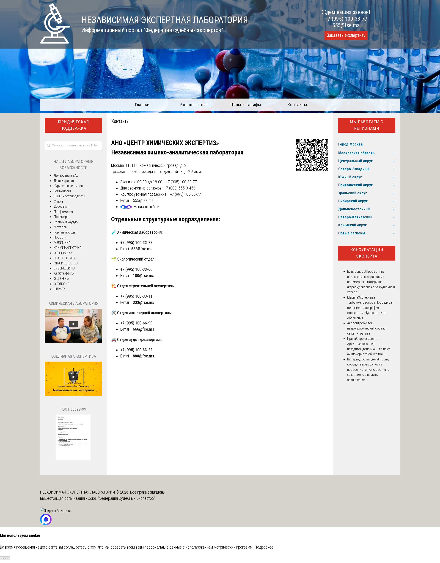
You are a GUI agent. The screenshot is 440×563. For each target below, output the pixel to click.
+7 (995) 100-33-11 (136, 296)
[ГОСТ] (73, 459)
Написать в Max (147, 206)
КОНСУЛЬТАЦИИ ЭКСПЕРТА (366, 253)
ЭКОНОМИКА (63, 253)
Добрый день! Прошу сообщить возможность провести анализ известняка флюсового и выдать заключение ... (368, 369)
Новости (60, 237)
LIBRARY (59, 289)
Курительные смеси (68, 186)
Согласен (5, 558)
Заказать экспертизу (346, 35)
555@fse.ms (346, 25)
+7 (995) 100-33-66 (136, 269)
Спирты (59, 201)
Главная (143, 104)
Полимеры (61, 217)
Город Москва (350, 144)
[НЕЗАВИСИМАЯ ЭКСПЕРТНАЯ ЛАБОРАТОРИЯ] (55, 42)
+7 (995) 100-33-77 (346, 19)
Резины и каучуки (66, 222)
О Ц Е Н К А (61, 279)
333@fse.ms (143, 302)
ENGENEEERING (64, 268)
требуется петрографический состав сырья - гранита (366, 328)
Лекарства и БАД (66, 175)
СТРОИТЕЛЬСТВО (66, 263)
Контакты (297, 104)
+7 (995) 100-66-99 (136, 323)
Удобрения (61, 206)
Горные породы (65, 232)
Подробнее (263, 547)
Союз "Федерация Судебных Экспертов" (121, 498)
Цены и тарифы (245, 104)
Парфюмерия (63, 212)
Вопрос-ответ (194, 104)
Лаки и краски (64, 181)
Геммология (62, 191)
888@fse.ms (143, 356)
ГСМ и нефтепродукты (69, 196)
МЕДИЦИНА (62, 243)
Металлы (60, 227)
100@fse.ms (143, 275)
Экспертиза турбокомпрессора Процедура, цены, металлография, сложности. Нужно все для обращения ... (370, 307)
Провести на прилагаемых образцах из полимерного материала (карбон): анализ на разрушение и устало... (371, 281)
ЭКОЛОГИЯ (61, 284)
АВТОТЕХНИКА (64, 274)
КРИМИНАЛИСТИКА (67, 248)
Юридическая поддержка (73, 125)
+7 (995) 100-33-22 (136, 349)
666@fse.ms (143, 329)
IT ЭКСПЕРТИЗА (64, 258)
